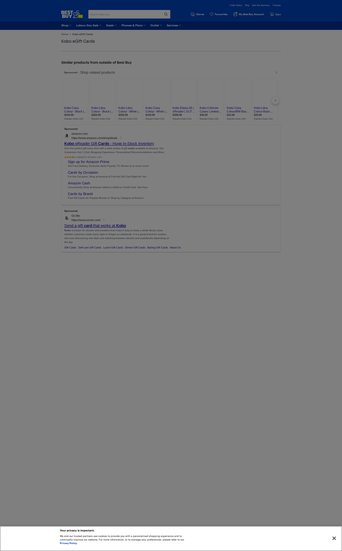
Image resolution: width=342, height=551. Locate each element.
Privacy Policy (68, 543)
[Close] (334, 538)
